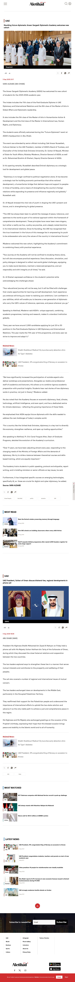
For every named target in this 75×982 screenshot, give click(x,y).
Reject (66, 977)
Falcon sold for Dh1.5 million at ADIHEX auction (33, 816)
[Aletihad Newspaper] (37, 4)
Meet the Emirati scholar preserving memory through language (38, 519)
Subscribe (61, 922)
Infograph (26, 938)
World (7, 941)
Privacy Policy (26, 952)
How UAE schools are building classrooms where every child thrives (40, 531)
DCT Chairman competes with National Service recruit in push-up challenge (42, 795)
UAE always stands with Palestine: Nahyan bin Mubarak (36, 806)
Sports (8, 948)
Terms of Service (44, 938)
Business (8, 945)
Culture (8, 952)
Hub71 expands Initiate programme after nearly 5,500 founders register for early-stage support (42, 543)
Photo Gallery (27, 941)
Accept (59, 977)
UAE (7, 938)
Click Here (36, 977)
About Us (25, 948)
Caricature (26, 945)
